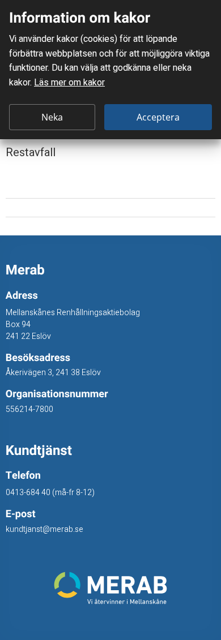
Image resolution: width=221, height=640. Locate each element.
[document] (110, 69)
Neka (52, 117)
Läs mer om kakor (69, 82)
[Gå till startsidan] (111, 588)
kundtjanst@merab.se (44, 529)
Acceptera (158, 117)
